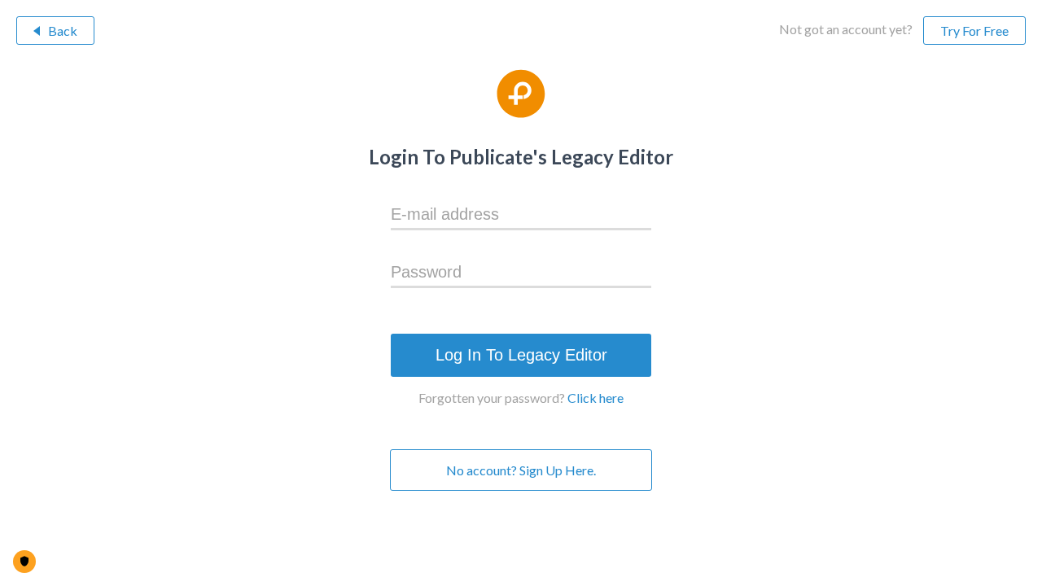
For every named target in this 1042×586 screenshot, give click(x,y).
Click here (595, 397)
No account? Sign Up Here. (521, 470)
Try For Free (974, 30)
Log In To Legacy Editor (521, 355)
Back (62, 30)
